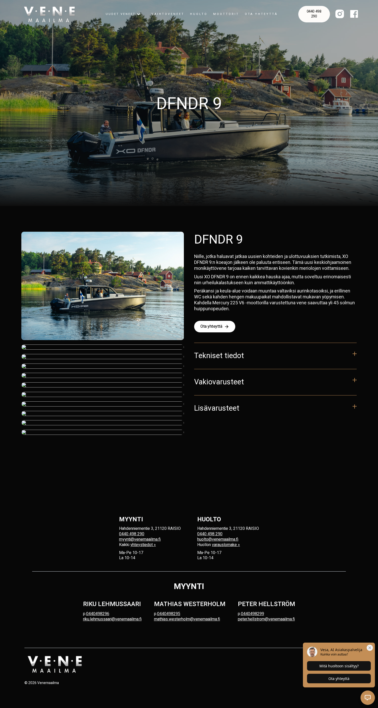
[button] (123, 14)
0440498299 (252, 614)
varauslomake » (226, 545)
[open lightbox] (102, 286)
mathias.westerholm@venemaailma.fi (187, 619)
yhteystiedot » (143, 545)
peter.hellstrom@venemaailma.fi (266, 619)
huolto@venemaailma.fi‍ (217, 539)
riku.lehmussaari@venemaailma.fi (112, 619)
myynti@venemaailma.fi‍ (140, 539)
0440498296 (97, 614)
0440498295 (168, 614)
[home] (49, 14)
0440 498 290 (314, 14)
